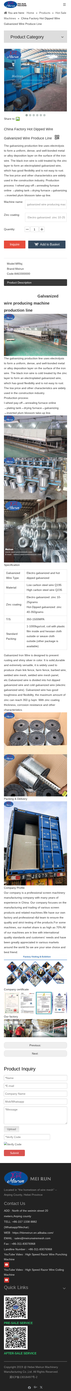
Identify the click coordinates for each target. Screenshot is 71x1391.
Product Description (19, 282)
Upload (11, 1129)
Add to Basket (50, 244)
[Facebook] (29, 1387)
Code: (10, 273)
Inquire (15, 244)
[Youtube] (6, 1264)
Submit (14, 1153)
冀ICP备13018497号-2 (23, 1377)
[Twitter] (41, 1387)
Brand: (11, 268)
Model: (11, 263)
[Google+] (35, 1387)
